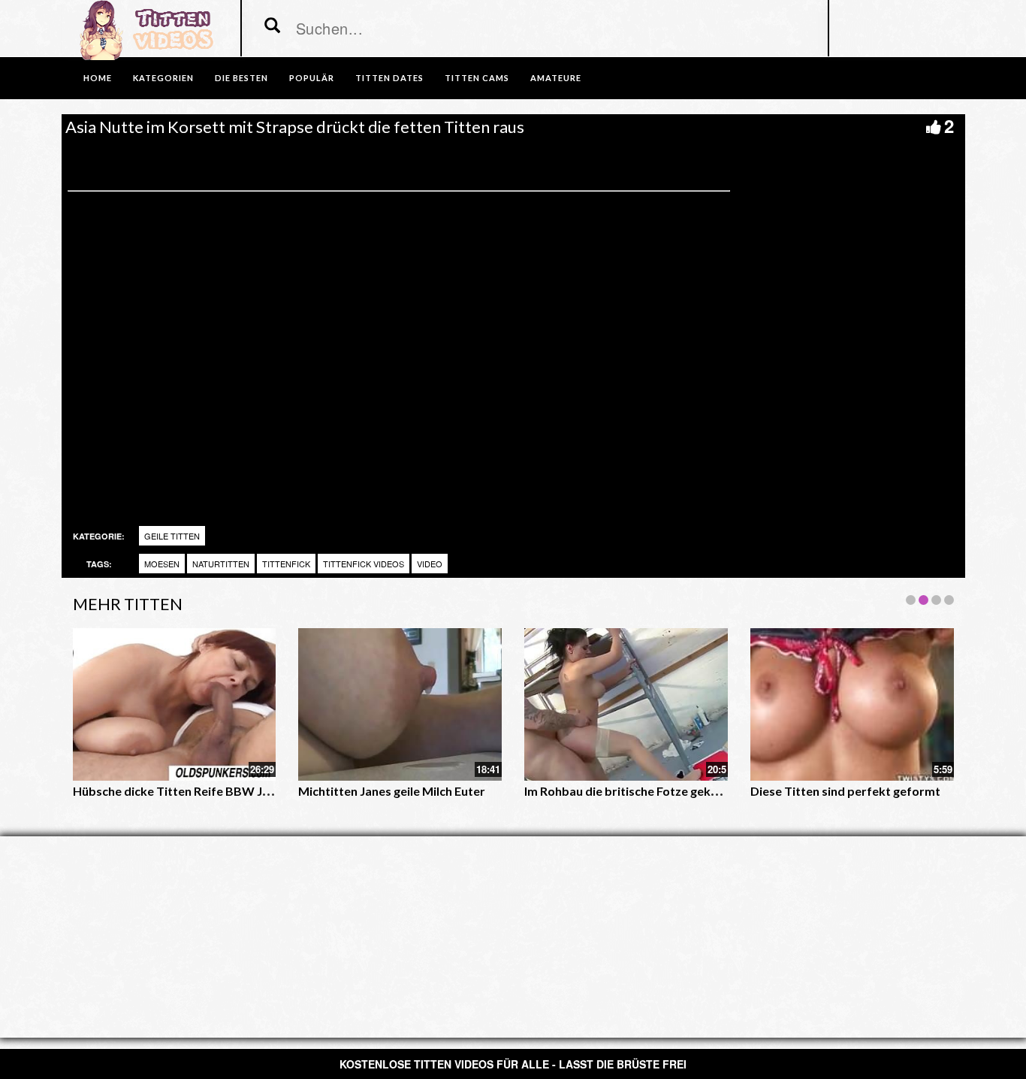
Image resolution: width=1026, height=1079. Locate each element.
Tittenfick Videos (363, 564)
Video (429, 564)
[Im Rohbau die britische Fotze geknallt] (626, 704)
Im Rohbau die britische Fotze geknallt (629, 791)
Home (97, 78)
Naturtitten (220, 564)
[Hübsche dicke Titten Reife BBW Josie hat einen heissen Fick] (174, 704)
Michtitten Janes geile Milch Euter (391, 791)
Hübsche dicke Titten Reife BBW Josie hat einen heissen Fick (240, 791)
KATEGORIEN (163, 78)
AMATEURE (555, 78)
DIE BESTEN (241, 78)
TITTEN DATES (389, 78)
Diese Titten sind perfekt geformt (845, 791)
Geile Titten (172, 536)
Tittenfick (286, 564)
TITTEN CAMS (477, 78)
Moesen (162, 564)
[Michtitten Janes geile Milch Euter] (400, 704)
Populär (311, 78)
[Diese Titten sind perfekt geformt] (852, 704)
